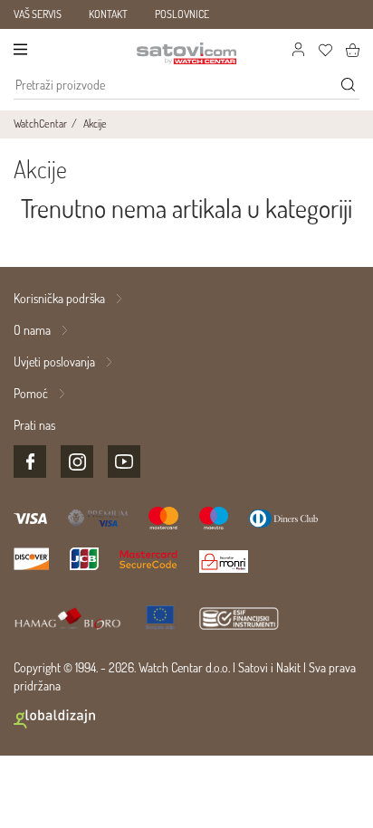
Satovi (253, 667)
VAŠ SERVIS (38, 14)
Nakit (288, 667)
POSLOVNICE (182, 14)
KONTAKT (108, 14)
